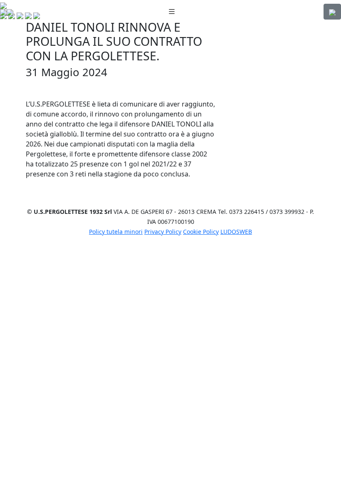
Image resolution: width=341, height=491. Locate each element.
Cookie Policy (201, 232)
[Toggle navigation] (171, 11)
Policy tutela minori (116, 232)
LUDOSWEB (236, 232)
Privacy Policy (162, 232)
